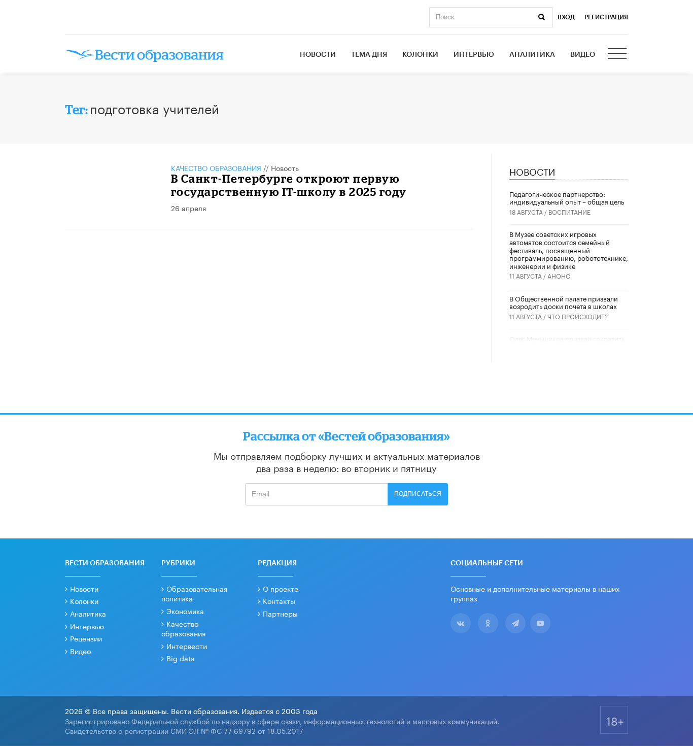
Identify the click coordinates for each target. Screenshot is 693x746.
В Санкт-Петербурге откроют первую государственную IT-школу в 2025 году (289, 185)
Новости (318, 54)
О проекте (280, 588)
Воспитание (569, 211)
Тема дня (369, 54)
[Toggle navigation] (618, 54)
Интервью (474, 54)
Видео (582, 54)
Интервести (186, 645)
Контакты (279, 600)
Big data (180, 657)
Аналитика (532, 54)
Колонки (420, 54)
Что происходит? (577, 316)
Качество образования (216, 167)
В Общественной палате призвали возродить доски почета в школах (563, 302)
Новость (285, 167)
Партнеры (280, 613)
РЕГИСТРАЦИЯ (606, 17)
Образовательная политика (194, 593)
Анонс (558, 275)
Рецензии (86, 637)
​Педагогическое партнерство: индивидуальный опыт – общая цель (566, 197)
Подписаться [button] (417, 493)
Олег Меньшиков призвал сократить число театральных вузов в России (567, 342)
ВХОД (566, 17)
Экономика (185, 610)
